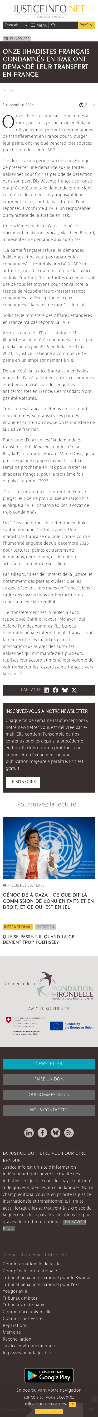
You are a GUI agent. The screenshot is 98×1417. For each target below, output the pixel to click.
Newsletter (49, 1064)
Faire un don (49, 1079)
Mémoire (12, 1332)
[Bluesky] (55, 1132)
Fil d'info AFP (17, 39)
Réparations (15, 1326)
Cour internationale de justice (33, 1264)
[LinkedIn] (29, 1132)
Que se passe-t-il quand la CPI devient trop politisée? (39, 939)
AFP (11, 91)
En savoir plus (49, 1411)
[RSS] (69, 1132)
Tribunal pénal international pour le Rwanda (47, 1278)
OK (72, 1404)
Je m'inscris (23, 782)
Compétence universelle (27, 1312)
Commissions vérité (23, 1319)
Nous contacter (49, 1110)
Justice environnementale (29, 1346)
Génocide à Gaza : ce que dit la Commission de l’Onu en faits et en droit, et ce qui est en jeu (48, 900)
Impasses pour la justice (27, 1353)
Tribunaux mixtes (20, 1298)
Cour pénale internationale (30, 1271)
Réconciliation (17, 1339)
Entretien (45, 927)
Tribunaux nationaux (23, 1305)
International (17, 927)
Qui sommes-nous (49, 1095)
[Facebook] (42, 1132)
